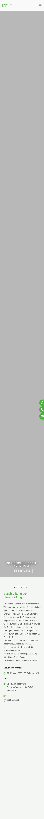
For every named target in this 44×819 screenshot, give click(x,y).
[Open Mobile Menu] (40, 4)
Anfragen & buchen (7, 5)
